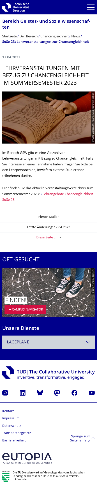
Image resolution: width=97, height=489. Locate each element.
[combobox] (48, 342)
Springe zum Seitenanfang (80, 438)
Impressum (10, 418)
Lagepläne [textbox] (18, 342)
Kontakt (8, 411)
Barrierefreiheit (14, 440)
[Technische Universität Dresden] (15, 7)
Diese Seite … (46, 237)
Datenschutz (11, 426)
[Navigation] (90, 7)
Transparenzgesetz (16, 433)
